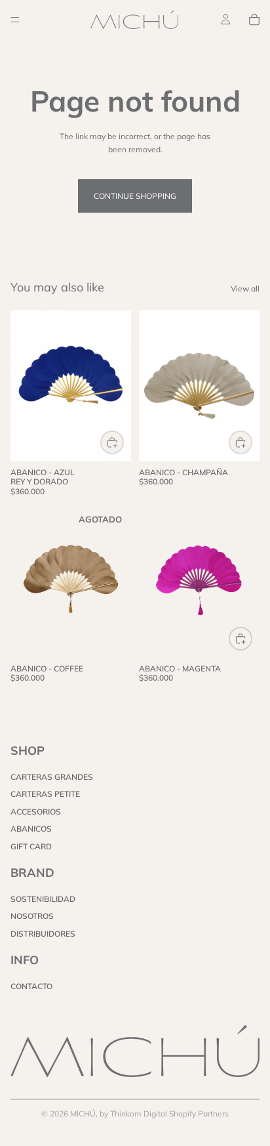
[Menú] (15, 20)
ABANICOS (31, 829)
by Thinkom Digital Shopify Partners (164, 1113)
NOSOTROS (32, 917)
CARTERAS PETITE (45, 794)
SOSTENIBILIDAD (42, 899)
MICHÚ (83, 1113)
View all (245, 288)
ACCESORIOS (35, 812)
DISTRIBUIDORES (42, 934)
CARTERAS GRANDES (51, 777)
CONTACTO (31, 987)
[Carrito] (254, 19)
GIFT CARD (31, 846)
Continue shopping (135, 196)
